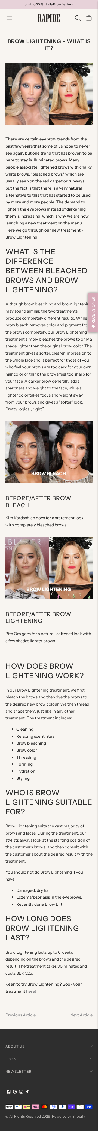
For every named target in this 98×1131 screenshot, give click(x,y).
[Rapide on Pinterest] (15, 1092)
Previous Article (20, 1015)
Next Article (81, 1015)
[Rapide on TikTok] (27, 1092)
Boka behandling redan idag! (49, 9)
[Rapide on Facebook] (9, 1092)
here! (31, 991)
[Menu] (9, 18)
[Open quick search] (78, 18)
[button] (93, 312)
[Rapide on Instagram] (21, 1092)
